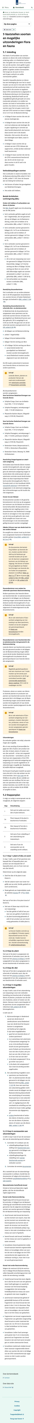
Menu (7, 7)
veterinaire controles (18, 383)
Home (6, 12)
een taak (21, 776)
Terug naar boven (16, 1419)
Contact (7, 1378)
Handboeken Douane (17, 12)
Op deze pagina (10, 24)
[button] (9, 29)
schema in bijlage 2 (18, 959)
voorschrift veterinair (10, 486)
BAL (7, 208)
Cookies (17, 1406)
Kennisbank (20, 7)
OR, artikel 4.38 (8, 327)
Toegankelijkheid (16, 1414)
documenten (26, 1166)
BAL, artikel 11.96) (16, 1125)
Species (15, 893)
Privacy (17, 1401)
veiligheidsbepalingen (18, 945)
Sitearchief (8, 1387)
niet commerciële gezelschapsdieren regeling (17, 680)
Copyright (17, 1410)
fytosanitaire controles (18, 385)
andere (11, 1115)
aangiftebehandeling (20, 1179)
